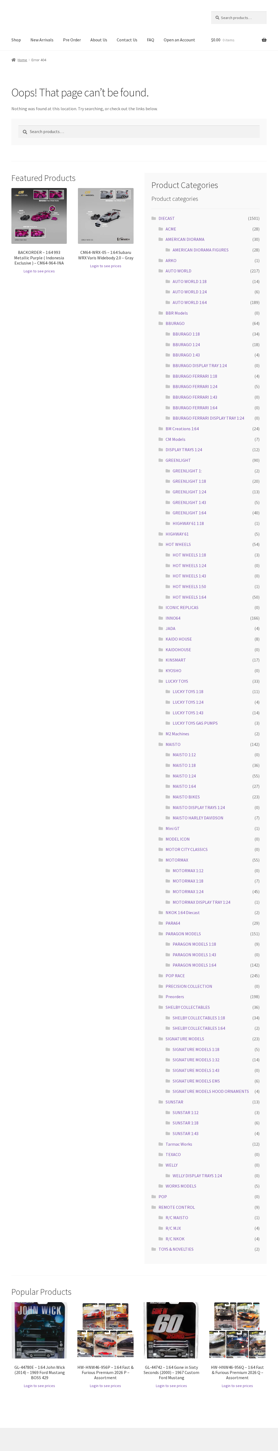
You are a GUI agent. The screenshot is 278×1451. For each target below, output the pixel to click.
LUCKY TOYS (177, 681)
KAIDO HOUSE (179, 639)
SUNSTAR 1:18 (185, 1123)
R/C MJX (173, 1228)
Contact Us (127, 39)
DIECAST (167, 218)
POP (163, 1196)
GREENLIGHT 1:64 (189, 512)
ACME (171, 229)
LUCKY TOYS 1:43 (188, 712)
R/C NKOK (175, 1238)
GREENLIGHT (178, 460)
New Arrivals (41, 39)
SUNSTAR (174, 1102)
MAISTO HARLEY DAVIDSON (198, 817)
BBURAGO (175, 323)
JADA (170, 628)
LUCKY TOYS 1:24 (188, 702)
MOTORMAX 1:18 (188, 881)
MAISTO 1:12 (184, 754)
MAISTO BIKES (186, 797)
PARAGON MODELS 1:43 (194, 954)
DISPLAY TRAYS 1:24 (184, 449)
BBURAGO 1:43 (186, 355)
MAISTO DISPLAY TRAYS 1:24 (199, 807)
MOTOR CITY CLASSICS (187, 849)
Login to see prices (39, 271)
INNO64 (173, 618)
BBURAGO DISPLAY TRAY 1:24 (200, 365)
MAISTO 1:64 (184, 786)
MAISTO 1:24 (184, 776)
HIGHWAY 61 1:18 (188, 523)
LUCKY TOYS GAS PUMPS (195, 723)
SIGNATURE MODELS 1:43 (196, 1070)
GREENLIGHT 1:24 (189, 491)
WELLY (172, 1165)
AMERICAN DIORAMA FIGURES (201, 250)
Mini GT (173, 828)
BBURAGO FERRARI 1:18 (195, 376)
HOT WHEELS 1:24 (189, 565)
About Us (98, 39)
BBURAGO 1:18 (186, 334)
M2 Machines (177, 733)
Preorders (175, 996)
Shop (16, 39)
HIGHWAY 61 (177, 534)
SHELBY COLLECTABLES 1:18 (199, 1017)
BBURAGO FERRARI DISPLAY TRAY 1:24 (208, 418)
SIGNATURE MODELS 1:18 (196, 1049)
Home (22, 59)
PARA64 (173, 923)
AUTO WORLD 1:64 (190, 302)
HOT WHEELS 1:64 (189, 597)
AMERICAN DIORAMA (185, 239)
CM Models (175, 439)
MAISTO (173, 744)
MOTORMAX (177, 860)
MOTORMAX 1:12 (188, 870)
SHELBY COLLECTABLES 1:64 (199, 1028)
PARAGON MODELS (183, 933)
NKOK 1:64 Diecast (183, 912)
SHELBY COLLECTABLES (188, 1007)
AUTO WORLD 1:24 (190, 291)
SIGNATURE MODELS (185, 1038)
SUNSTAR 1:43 (185, 1133)
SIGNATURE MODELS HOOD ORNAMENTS (211, 1091)
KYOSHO (173, 670)
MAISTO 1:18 (184, 765)
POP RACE (175, 975)
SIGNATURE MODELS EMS (196, 1081)
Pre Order (72, 39)
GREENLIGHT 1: (187, 471)
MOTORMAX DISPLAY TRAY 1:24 (201, 902)
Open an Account (179, 39)
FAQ (150, 39)
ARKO (171, 260)
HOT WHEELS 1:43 (189, 576)
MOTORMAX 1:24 (188, 891)
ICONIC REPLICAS (182, 607)
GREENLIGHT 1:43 (189, 502)
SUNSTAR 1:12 (185, 1112)
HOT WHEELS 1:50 (189, 586)
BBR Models (177, 313)
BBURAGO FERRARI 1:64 (195, 407)
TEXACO (173, 1154)
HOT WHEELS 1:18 (189, 555)
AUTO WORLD (178, 270)
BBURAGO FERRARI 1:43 (195, 397)
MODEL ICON (178, 839)
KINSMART (176, 660)
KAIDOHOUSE (178, 649)
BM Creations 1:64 (182, 428)
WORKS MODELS (181, 1186)
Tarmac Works (179, 1144)
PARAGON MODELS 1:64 (194, 965)
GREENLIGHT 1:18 (189, 481)
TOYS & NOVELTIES (176, 1249)
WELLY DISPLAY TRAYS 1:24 (197, 1175)
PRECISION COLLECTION (189, 986)
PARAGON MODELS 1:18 (194, 944)
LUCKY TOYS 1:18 (188, 691)
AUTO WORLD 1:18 (190, 281)
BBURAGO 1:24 (186, 344)
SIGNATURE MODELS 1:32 (196, 1059)
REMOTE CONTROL (177, 1207)
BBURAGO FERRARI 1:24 (195, 386)
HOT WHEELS (178, 544)
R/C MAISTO (177, 1217)
